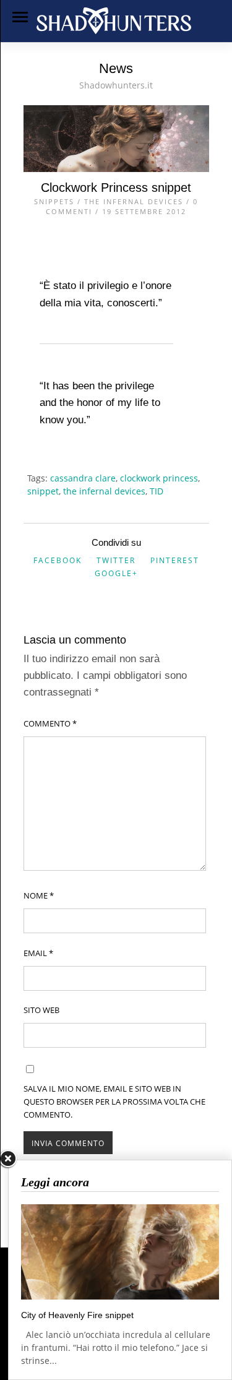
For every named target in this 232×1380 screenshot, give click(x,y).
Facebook (57, 560)
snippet (43, 491)
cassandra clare (83, 478)
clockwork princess (159, 478)
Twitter (116, 560)
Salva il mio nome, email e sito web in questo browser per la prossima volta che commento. (114, 1101)
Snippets (54, 201)
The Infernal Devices (133, 201)
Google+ (116, 573)
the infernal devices (104, 491)
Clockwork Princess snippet (116, 187)
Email (38, 953)
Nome (39, 895)
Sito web (41, 1010)
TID (156, 491)
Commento (50, 723)
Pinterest (174, 560)
